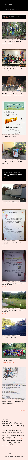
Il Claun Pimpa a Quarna (11, 136)
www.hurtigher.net (20, 439)
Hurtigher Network (15, 9)
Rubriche (7, 9)
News (3, 9)
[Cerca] (25, 2)
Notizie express (7, 360)
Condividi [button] (4, 44)
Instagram (5, 445)
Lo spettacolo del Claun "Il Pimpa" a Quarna (12, 69)
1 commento (9, 245)
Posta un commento (10, 71)
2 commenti (9, 44)
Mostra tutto (6, 17)
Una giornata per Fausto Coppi (13, 203)
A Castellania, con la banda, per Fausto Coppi (12, 402)
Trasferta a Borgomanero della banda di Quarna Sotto (13, 94)
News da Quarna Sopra (10, 337)
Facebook (23, 444)
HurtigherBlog (7, 4)
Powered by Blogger (15, 453)
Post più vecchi (22, 410)
